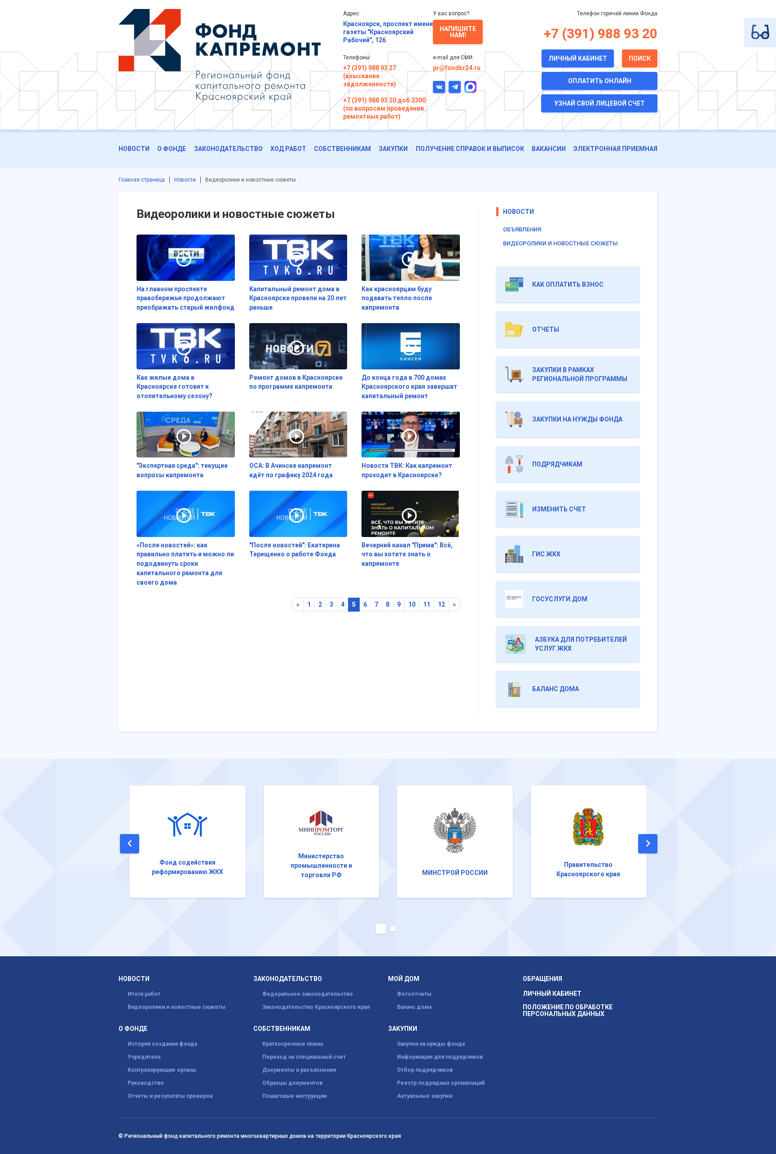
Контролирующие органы (162, 1070)
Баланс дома (414, 1007)
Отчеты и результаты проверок (170, 1096)
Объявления (522, 229)
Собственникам (342, 148)
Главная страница (142, 180)
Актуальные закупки (424, 1096)
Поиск (640, 58)
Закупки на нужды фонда (431, 1044)
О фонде (171, 148)
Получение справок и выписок (470, 148)
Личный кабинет (577, 58)
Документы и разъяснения (299, 1070)
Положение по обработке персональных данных (568, 1010)
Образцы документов (292, 1083)
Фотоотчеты (414, 994)
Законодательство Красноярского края (316, 1007)
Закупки (393, 148)
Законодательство (228, 148)
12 (441, 604)
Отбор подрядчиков (425, 1070)
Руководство (146, 1083)
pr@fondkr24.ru (457, 67)
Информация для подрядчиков (440, 1057)
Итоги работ (144, 994)
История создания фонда (162, 1044)
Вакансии (549, 148)
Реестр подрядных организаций (441, 1083)
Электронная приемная (615, 148)
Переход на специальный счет (304, 1057)
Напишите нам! (458, 32)
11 (426, 604)
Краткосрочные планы (292, 1044)
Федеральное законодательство (307, 994)
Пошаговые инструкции (294, 1096)
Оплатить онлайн (599, 80)
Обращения (542, 979)
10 (411, 604)
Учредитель (144, 1057)
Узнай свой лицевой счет (599, 103)
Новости (134, 148)
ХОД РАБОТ (288, 148)
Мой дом (403, 979)
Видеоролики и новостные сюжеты (560, 243)
